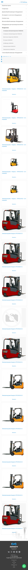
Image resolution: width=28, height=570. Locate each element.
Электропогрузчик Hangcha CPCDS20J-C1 (12, 266)
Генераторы (5, 8)
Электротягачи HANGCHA (9, 49)
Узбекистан (14, 565)
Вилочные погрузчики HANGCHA (10, 37)
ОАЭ (14, 567)
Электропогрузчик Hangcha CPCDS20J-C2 (12, 233)
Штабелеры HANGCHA (8, 43)
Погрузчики (5, 27)
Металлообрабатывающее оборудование (12, 21)
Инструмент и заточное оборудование (12, 15)
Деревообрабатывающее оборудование (12, 12)
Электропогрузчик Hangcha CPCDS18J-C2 (12, 300)
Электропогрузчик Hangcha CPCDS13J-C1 (12, 495)
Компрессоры (5, 18)
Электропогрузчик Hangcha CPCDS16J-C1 (12, 362)
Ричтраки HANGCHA (7, 40)
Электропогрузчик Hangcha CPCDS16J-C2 (12, 328)
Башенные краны (6, 5)
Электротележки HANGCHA (9, 46)
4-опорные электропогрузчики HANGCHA (12, 33)
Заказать (14, 94)
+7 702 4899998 (23, 2)
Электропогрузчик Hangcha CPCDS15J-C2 (12, 395)
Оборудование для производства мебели (12, 24)
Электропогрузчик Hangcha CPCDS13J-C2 (12, 462)
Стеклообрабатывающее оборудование (12, 52)
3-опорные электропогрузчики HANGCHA (13, 30)
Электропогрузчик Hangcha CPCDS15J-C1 (12, 428)
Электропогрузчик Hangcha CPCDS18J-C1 (12, 528)
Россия (14, 562)
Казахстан (14, 560)
